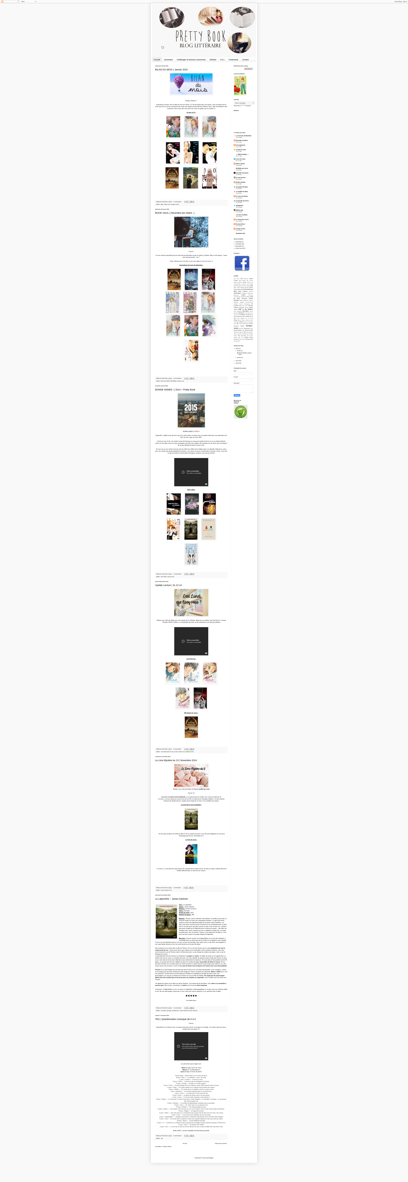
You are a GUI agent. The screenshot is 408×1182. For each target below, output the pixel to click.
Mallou (173, 620)
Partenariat (233, 60)
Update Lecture (175, 204)
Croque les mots (241, 149)
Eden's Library (240, 163)
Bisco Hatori (237, 287)
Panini (240, 323)
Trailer (235, 335)
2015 (237, 348)
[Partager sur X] (189, 202)
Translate (248, 105)
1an (235, 278)
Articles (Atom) (167, 1146)
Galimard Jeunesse (239, 307)
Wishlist (213, 60)
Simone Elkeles (238, 330)
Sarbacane (247, 328)
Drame (251, 298)
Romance (241, 328)
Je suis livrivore (241, 177)
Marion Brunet (241, 320)
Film (243, 305)
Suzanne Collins (249, 330)
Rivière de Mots (240, 182)
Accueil (157, 60)
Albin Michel (242, 280)
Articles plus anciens (221, 1143)
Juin (252, 313)
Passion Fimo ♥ (240, 224)
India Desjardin (238, 311)
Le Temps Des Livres (242, 219)
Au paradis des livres (242, 201)
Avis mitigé (250, 284)
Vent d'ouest (242, 339)
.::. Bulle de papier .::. (242, 154)
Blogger (211, 1158)
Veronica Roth (249, 339)
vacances (236, 339)
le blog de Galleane (214, 622)
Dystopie (169, 1010)
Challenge (238, 242)
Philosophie (246, 323)
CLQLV (176, 751)
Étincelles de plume (242, 140)
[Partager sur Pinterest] (193, 202)
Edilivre (241, 300)
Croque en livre (240, 229)
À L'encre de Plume (242, 196)
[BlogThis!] (187, 202)
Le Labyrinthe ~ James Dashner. (171, 899)
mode (235, 321)
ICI (202, 836)
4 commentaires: (177, 201)
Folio (246, 305)
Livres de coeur (240, 159)
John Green (247, 313)
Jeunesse (241, 313)
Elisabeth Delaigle (239, 302)
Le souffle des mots (203, 789)
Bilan (162, 204)
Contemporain (237, 296)
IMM (168, 381)
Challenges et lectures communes (191, 60)
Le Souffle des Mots (242, 191)
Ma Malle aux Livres (242, 168)
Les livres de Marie (241, 215)
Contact (245, 60)
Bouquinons (239, 205)
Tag (162, 1138)
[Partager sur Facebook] (191, 202)
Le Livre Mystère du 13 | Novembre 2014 (176, 760)
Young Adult (237, 341)
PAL (238, 323)
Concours (250, 295)
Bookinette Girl (240, 233)
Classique (244, 293)
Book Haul (163, 381)
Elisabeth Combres (248, 300)
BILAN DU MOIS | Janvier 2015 (171, 69)
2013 (238, 278)
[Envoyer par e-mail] (185, 202)
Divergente (244, 298)
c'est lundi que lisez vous (167, 751)
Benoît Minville (246, 285)
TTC (243, 337)
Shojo (251, 328)
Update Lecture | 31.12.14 (168, 585)
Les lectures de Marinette (243, 136)
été (252, 304)
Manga (235, 320)
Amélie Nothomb (238, 282)
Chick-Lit (251, 291)
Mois (238, 321)
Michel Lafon (249, 320)
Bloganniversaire (245, 287)
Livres (251, 318)
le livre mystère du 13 (166, 890)
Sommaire (168, 60)
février (239, 350)
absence (246, 278)
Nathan (241, 321)
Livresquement (240, 145)
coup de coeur (245, 296)
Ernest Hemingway (244, 304)
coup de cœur (170, 576)
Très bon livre (242, 335)
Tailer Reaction (249, 332)
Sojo (243, 330)
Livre (235, 318)
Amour (244, 282)
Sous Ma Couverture (242, 173)
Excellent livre (175, 1010)
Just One (236, 314)
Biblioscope (239, 210)
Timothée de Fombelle (247, 333)
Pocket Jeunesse (193, 1010)
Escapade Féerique (242, 187)
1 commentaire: (177, 887)
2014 (162, 576)
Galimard (250, 305)
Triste (239, 337)
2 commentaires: (177, 574)
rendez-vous (167, 204)
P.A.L (222, 60)
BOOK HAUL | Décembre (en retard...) (174, 213)
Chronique (163, 1010)
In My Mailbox (173, 381)
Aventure (244, 284)
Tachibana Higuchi (238, 332)
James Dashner (184, 1010)
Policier (242, 326)
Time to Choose (238, 333)
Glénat (246, 307)
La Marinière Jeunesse (245, 314)
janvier (239, 357)
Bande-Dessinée (238, 285)
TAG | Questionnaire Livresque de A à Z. (175, 1019)
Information (238, 246)
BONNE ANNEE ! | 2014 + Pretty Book (175, 389)
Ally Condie (250, 280)
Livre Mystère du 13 (243, 318)
